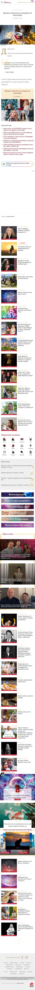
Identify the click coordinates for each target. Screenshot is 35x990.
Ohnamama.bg (14, 962)
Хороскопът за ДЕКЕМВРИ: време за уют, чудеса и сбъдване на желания (17, 129)
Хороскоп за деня (10, 435)
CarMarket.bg (18, 968)
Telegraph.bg (19, 966)
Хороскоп (25, 2)
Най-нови (19, 2)
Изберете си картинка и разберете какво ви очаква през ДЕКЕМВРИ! (18, 141)
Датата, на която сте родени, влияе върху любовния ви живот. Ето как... (16, 466)
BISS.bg (26, 968)
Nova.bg (28, 962)
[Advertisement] (17, 188)
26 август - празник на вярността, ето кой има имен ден (16, 478)
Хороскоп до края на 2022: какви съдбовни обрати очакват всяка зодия (18, 153)
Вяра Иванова (11, 216)
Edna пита (7, 534)
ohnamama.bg (22, 244)
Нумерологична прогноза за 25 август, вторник (15, 485)
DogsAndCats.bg (9, 966)
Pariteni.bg (10, 968)
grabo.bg (20, 274)
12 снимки (16, 96)
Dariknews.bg (9, 964)
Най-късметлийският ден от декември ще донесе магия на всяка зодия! (17, 133)
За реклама (22, 971)
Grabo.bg (27, 966)
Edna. (7, 2)
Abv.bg (6, 962)
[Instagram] (26, 957)
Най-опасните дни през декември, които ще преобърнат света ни (18, 149)
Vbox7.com (18, 964)
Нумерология (31, 2)
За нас (5, 971)
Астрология (17, 10)
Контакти (21, 973)
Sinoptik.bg (26, 964)
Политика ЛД (13, 971)
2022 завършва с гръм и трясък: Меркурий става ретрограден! (18, 137)
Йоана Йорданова (10, 773)
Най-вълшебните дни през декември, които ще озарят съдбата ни (18, 145)
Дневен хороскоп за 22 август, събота (12, 472)
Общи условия (20, 983)
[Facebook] (22, 957)
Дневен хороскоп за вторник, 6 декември (17, 92)
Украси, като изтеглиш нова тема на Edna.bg (17, 830)
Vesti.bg (22, 962)
